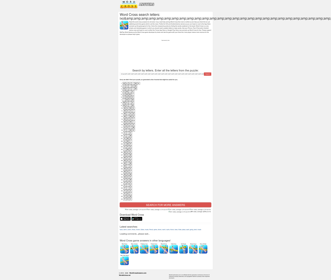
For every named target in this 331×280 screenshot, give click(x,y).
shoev (159, 229)
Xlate (179, 229)
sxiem (129, 229)
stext (195, 229)
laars (121, 229)
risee (176, 229)
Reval (151, 229)
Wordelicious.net (125, 275)
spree (155, 229)
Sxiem (138, 229)
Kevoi (172, 229)
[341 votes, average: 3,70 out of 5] (135, 210)
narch (164, 229)
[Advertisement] (165, 54)
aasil (187, 229)
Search (207, 74)
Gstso (142, 229)
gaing (191, 229)
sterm (125, 229)
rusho (168, 229)
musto (147, 229)
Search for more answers (165, 205)
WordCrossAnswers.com (137, 273)
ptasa (183, 229)
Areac (133, 229)
